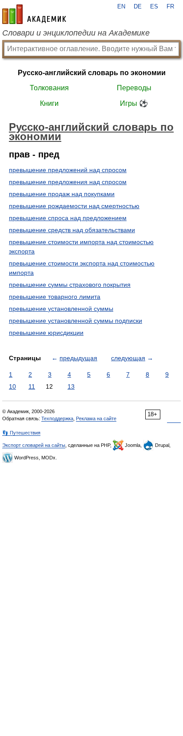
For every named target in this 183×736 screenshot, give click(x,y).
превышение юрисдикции (46, 332)
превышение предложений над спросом (68, 169)
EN (121, 7)
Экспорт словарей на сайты (33, 445)
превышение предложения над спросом (68, 181)
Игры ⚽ (134, 103)
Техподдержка (57, 418)
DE (138, 7)
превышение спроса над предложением (68, 217)
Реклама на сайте (96, 418)
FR (170, 7)
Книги (49, 103)
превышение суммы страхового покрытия (70, 284)
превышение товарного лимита (54, 296)
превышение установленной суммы (61, 308)
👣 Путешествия (21, 432)
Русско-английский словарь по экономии (92, 72)
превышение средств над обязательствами (72, 229)
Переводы (134, 88)
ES (154, 7)
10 (12, 386)
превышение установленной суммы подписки (75, 320)
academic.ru (34, 14)
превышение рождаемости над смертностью (74, 205)
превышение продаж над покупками (62, 193)
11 (31, 386)
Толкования (49, 88)
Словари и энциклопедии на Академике (76, 32)
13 (71, 386)
